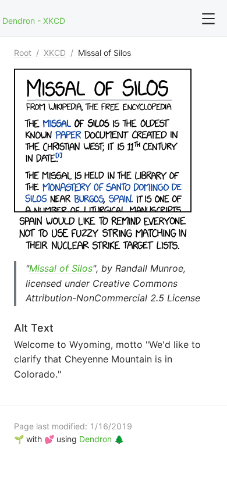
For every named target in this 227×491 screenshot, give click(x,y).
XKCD (55, 53)
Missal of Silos (104, 53)
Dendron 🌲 (101, 439)
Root (22, 53)
